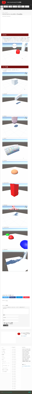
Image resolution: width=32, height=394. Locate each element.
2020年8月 (14, 354)
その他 (2, 8)
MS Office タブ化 (5, 366)
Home (3, 12)
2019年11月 (14, 361)
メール (4, 317)
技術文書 (27, 361)
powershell (26, 354)
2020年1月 (14, 357)
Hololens (26, 350)
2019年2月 (14, 376)
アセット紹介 (15, 6)
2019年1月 (14, 378)
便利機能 (19, 6)
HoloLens (23, 6)
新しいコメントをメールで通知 (8, 322)
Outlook (23, 354)
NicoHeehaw (5, 363)
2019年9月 (14, 364)
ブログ (23, 359)
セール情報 (10, 6)
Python (23, 355)
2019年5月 (14, 371)
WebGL (28, 358)
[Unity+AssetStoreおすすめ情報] (4, 2)
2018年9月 (14, 383)
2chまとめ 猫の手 (4, 371)
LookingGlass (27, 6)
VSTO (23, 358)
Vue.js (25, 358)
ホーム (2, 6)
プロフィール (4, 361)
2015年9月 (14, 386)
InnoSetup (28, 350)
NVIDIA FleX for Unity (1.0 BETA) (6, 37)
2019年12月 (14, 359)
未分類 (29, 361)
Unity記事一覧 (6, 6)
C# (5, 12)
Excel (23, 350)
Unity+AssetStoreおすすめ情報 (7, 392)
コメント (4, 308)
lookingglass (27, 351)
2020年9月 (14, 352)
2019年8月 (14, 366)
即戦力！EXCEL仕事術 (5, 369)
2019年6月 (14, 369)
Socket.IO (26, 355)
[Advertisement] (16, 24)
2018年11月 (14, 381)
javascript (23, 351)
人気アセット (26, 359)
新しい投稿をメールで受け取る (8, 323)
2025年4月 (14, 349)
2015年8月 (14, 388)
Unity (7, 12)
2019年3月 (14, 374)
